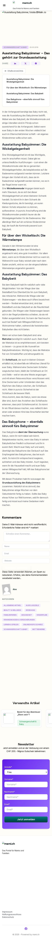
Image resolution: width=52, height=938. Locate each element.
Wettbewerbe (38, 629)
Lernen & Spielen (11, 625)
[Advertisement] (26, 660)
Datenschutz (8, 917)
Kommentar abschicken (16, 568)
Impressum (7, 912)
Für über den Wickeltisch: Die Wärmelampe (27, 87)
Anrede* (8, 767)
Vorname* (8, 779)
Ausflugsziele (32, 605)
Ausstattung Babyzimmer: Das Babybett (25, 93)
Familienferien (10, 615)
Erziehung (30, 610)
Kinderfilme (42, 615)
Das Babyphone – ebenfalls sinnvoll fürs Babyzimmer (25, 100)
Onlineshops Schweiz (33, 625)
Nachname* (9, 792)
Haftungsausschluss (11, 914)
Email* (7, 804)
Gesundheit (26, 615)
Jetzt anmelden (26, 819)
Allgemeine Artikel (12, 605)
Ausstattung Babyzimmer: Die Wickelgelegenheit (20, 80)
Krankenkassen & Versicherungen (19, 620)
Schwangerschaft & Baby (15, 47)
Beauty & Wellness (12, 610)
